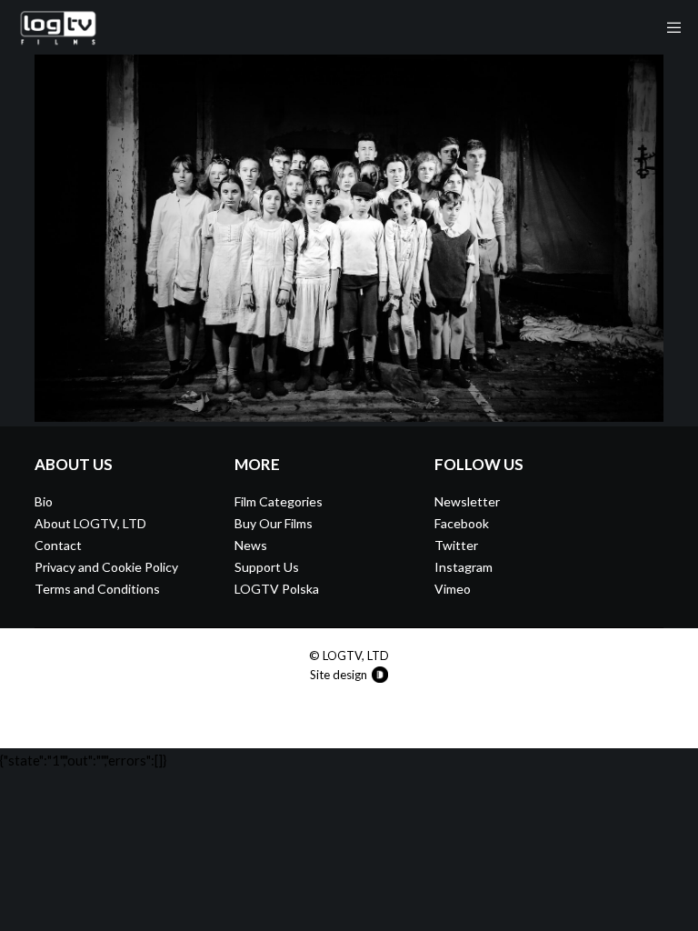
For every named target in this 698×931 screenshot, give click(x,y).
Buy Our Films (273, 523)
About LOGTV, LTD (90, 523)
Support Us (266, 567)
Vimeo (452, 588)
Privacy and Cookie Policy (106, 567)
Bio (44, 501)
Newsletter (467, 501)
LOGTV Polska (276, 588)
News (250, 545)
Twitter (456, 545)
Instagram (463, 567)
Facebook (461, 523)
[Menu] (668, 27)
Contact (58, 545)
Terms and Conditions (97, 588)
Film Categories (278, 501)
